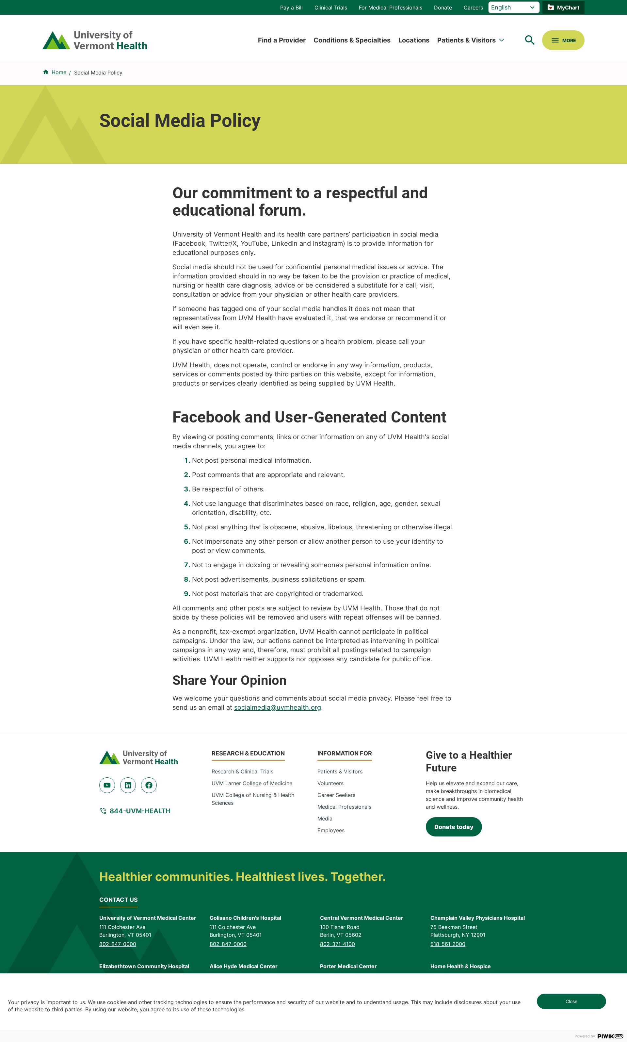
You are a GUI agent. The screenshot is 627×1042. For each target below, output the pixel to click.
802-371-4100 (337, 944)
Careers (473, 7)
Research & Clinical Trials (242, 771)
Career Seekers (336, 795)
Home (59, 72)
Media (324, 818)
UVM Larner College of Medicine (252, 783)
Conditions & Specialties (352, 40)
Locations (413, 40)
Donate (443, 7)
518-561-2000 (447, 944)
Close (571, 1001)
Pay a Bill (291, 7)
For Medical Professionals (390, 7)
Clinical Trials (330, 7)
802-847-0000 (117, 944)
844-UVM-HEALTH (140, 811)
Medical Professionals (344, 806)
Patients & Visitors (466, 40)
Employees (331, 830)
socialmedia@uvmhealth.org (277, 707)
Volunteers (330, 783)
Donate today (454, 826)
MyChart (568, 7)
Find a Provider (282, 40)
